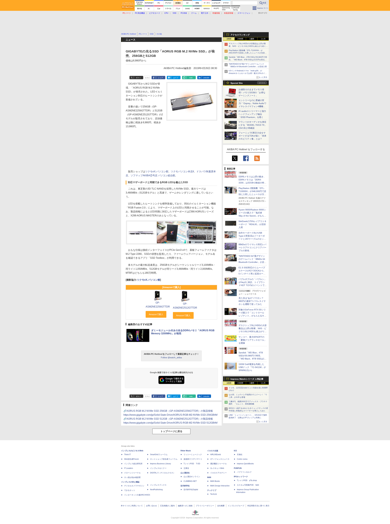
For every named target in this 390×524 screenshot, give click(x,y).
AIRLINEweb (215, 454)
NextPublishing (156, 489)
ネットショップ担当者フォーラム (163, 459)
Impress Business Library (160, 464)
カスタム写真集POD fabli (248, 485)
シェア (160, 78)
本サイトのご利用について (132, 506)
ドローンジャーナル (132, 473)
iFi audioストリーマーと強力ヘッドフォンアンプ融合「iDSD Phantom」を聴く (252, 114)
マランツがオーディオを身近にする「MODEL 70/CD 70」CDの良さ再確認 (252, 125)
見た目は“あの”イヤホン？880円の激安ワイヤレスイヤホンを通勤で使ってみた (252, 301)
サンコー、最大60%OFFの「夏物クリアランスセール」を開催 (252, 340)
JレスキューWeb (217, 468)
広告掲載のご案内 (167, 506)
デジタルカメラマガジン (134, 486)
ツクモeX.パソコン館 (156, 171)
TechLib (213, 494)
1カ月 (263, 39)
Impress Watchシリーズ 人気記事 (246, 379)
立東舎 (186, 468)
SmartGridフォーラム (159, 454)
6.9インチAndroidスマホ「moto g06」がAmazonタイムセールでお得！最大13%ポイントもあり (248, 73)
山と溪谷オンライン (192, 477)
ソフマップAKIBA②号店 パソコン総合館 (153, 175)
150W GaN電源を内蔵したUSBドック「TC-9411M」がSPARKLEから (252, 367)
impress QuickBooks (245, 464)
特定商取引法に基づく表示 (258, 506)
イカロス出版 (212, 451)
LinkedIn (206, 78)
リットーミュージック (193, 454)
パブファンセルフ (244, 472)
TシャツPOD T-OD (192, 464)
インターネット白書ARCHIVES (137, 495)
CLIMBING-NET (190, 481)
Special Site (236, 83)
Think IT (127, 454)
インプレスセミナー (158, 468)
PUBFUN (238, 468)
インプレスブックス (158, 485)
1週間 (251, 39)
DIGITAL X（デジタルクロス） (162, 473)
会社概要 (221, 506)
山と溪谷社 (185, 473)
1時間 (229, 39)
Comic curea (242, 459)
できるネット (129, 490)
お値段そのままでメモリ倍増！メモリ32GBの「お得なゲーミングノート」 (252, 92)
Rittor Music (186, 451)
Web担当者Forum (131, 459)
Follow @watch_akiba (171, 357)
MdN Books (215, 481)
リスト (147, 78)
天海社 (239, 454)
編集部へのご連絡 (185, 506)
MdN (209, 477)
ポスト (138, 78)
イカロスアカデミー (218, 473)
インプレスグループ (236, 506)
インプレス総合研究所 (133, 464)
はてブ (175, 78)
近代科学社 (185, 486)
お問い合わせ (151, 506)
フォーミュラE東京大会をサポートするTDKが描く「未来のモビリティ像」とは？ (252, 135)
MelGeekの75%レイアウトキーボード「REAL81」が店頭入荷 (252, 224)
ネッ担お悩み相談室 (132, 477)
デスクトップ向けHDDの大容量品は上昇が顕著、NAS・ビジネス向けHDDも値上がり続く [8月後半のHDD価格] (248, 46)
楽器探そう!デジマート (193, 459)
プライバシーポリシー (205, 506)
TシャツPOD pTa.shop (247, 480)
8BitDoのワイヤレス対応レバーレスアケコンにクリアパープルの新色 (252, 247)
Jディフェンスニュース (219, 459)
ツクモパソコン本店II (182, 171)
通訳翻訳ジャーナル (218, 464)
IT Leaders (128, 468)
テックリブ (211, 490)
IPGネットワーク (241, 477)
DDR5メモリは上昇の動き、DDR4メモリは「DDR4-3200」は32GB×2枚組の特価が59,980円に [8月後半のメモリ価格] (252, 182)
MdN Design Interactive (220, 486)
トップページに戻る (171, 431)
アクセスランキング (240, 35)
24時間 (240, 39)
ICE (235, 451)
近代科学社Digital (191, 489)
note (191, 78)
